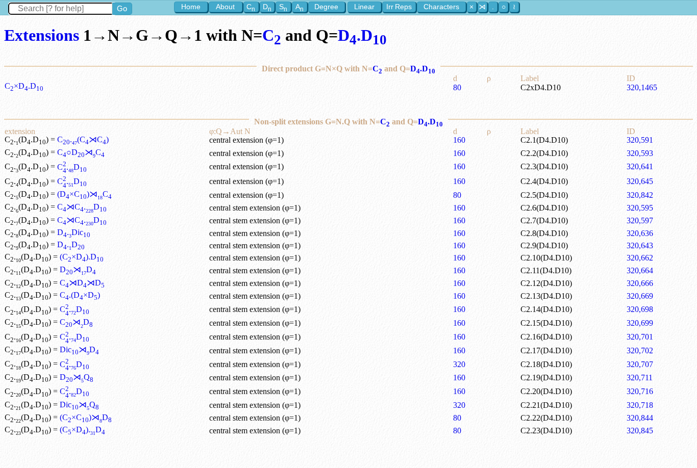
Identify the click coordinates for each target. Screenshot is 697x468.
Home (191, 7)
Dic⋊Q (79, 404)
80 (457, 87)
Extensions (41, 35)
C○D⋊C (81, 152)
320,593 (640, 153)
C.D (72, 167)
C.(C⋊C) (83, 139)
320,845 (640, 430)
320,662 (640, 257)
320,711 (640, 377)
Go (122, 8)
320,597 (640, 220)
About (225, 7)
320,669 (640, 296)
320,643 (640, 245)
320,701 (640, 336)
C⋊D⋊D (82, 282)
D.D (362, 35)
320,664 (640, 270)
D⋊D (78, 269)
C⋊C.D (82, 206)
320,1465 (642, 87)
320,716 (640, 391)
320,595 (640, 207)
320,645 (640, 181)
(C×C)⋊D (86, 417)
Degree (326, 7)
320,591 (640, 140)
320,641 (640, 166)
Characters (441, 7)
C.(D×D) (80, 295)
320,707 (640, 364)
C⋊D (76, 322)
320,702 (640, 350)
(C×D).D (82, 256)
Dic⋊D (79, 349)
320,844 (640, 417)
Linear (364, 7)
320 (459, 364)
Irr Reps (399, 7)
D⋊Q (76, 377)
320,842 (640, 195)
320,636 (640, 233)
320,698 (640, 309)
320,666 (640, 283)
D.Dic (73, 232)
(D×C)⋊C (84, 194)
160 (459, 140)
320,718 (640, 405)
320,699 (640, 323)
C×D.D (24, 86)
